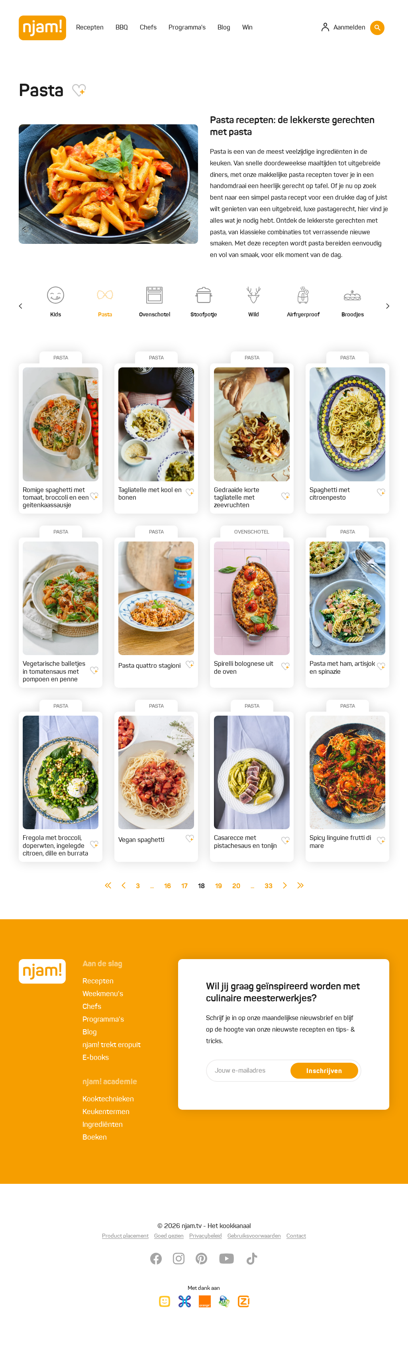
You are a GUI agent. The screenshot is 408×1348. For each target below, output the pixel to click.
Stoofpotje (203, 315)
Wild (253, 315)
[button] (383, 306)
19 (218, 886)
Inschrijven (324, 1071)
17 (184, 886)
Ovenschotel (154, 315)
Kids (55, 315)
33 (269, 886)
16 (167, 886)
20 (236, 886)
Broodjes (352, 315)
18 (201, 886)
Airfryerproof (303, 315)
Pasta (105, 315)
